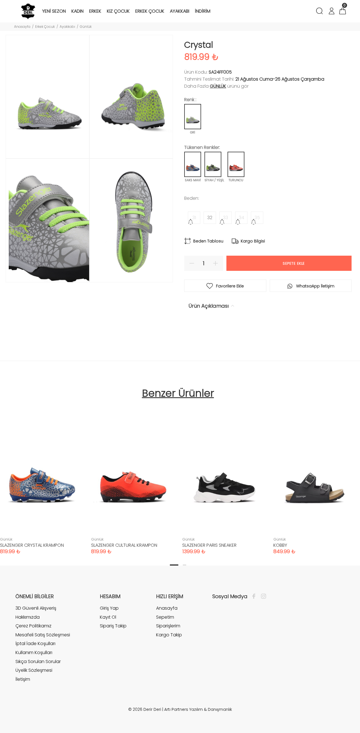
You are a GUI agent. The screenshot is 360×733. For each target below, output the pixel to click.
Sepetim (165, 617)
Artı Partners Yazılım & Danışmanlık (198, 709)
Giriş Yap (109, 608)
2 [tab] (184, 565)
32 (209, 217)
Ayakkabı (67, 26)
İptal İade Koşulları (35, 643)
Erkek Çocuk (45, 26)
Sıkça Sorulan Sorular (38, 661)
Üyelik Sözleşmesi (33, 670)
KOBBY (280, 545)
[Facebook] (255, 596)
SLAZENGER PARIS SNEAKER (209, 545)
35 (257, 217)
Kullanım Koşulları (33, 652)
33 (225, 217)
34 (241, 217)
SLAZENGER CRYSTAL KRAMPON (32, 545)
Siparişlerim (168, 626)
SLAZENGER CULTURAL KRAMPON (124, 545)
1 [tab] (174, 565)
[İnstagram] (262, 596)
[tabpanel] (132, 475)
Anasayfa (22, 26)
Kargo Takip (169, 635)
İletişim (22, 679)
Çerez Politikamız (33, 626)
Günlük (86, 26)
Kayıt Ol (108, 617)
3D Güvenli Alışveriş (35, 608)
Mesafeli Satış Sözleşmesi (42, 635)
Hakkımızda (27, 617)
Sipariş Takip (113, 626)
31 (194, 217)
